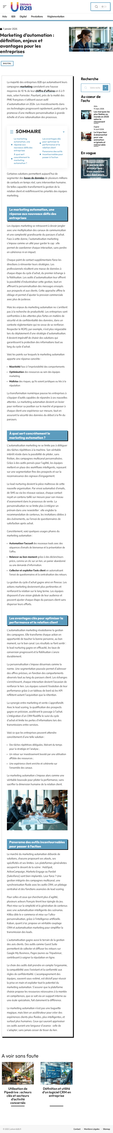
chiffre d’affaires (45, 90)
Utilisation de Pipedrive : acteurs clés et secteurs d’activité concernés (17, 1096)
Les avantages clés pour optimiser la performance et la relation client (51, 143)
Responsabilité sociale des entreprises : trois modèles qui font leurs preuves (95, 170)
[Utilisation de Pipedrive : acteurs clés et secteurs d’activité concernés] (17, 1073)
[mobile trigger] (5, 6)
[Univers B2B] (21, 6)
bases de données (34, 177)
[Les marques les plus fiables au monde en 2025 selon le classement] (86, 114)
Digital (7, 63)
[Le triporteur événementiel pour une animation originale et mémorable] (86, 136)
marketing (26, 86)
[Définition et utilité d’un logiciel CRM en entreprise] (56, 1073)
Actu (95, 106)
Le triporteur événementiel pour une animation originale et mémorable (100, 138)
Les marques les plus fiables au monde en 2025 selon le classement (102, 116)
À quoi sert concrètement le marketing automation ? (22, 159)
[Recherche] (96, 6)
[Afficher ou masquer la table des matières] (53, 132)
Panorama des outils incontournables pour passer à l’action (52, 154)
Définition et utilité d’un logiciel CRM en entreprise (56, 1092)
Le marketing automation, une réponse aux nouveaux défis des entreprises (23, 144)
